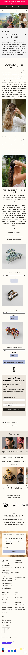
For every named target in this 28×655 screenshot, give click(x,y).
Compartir (4, 427)
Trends (15, 425)
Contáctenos (18, 565)
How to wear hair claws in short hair (14, 236)
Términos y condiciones (20, 609)
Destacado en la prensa (20, 577)
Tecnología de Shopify (14, 641)
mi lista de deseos (5, 599)
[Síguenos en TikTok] (3, 631)
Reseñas (17, 572)
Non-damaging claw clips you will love (14, 362)
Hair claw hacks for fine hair (14, 239)
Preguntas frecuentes (20, 567)
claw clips (13, 223)
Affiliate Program (19, 597)
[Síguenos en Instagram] (5, 628)
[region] (14, 2)
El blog (16, 570)
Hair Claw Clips (5, 31)
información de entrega (20, 594)
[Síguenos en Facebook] (3, 628)
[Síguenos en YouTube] (8, 628)
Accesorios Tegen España (7, 607)
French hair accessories (17, 215)
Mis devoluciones (5, 604)
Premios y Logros (19, 579)
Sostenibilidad (18, 574)
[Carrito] (25, 10)
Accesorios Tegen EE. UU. (7, 609)
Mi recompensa (5, 597)
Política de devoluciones (20, 604)
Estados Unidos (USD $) (6, 637)
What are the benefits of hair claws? (14, 228)
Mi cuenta (4, 602)
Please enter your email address (10, 403)
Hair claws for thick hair (14, 232)
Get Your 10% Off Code (14, 409)
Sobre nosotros (18, 562)
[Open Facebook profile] (14, 368)
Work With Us (4, 612)
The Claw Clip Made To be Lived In (12, 488)
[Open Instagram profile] (14, 371)
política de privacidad (19, 607)
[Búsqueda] (4, 10)
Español (15, 637)
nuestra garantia (18, 599)
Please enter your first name (9, 397)
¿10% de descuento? (6, 594)
